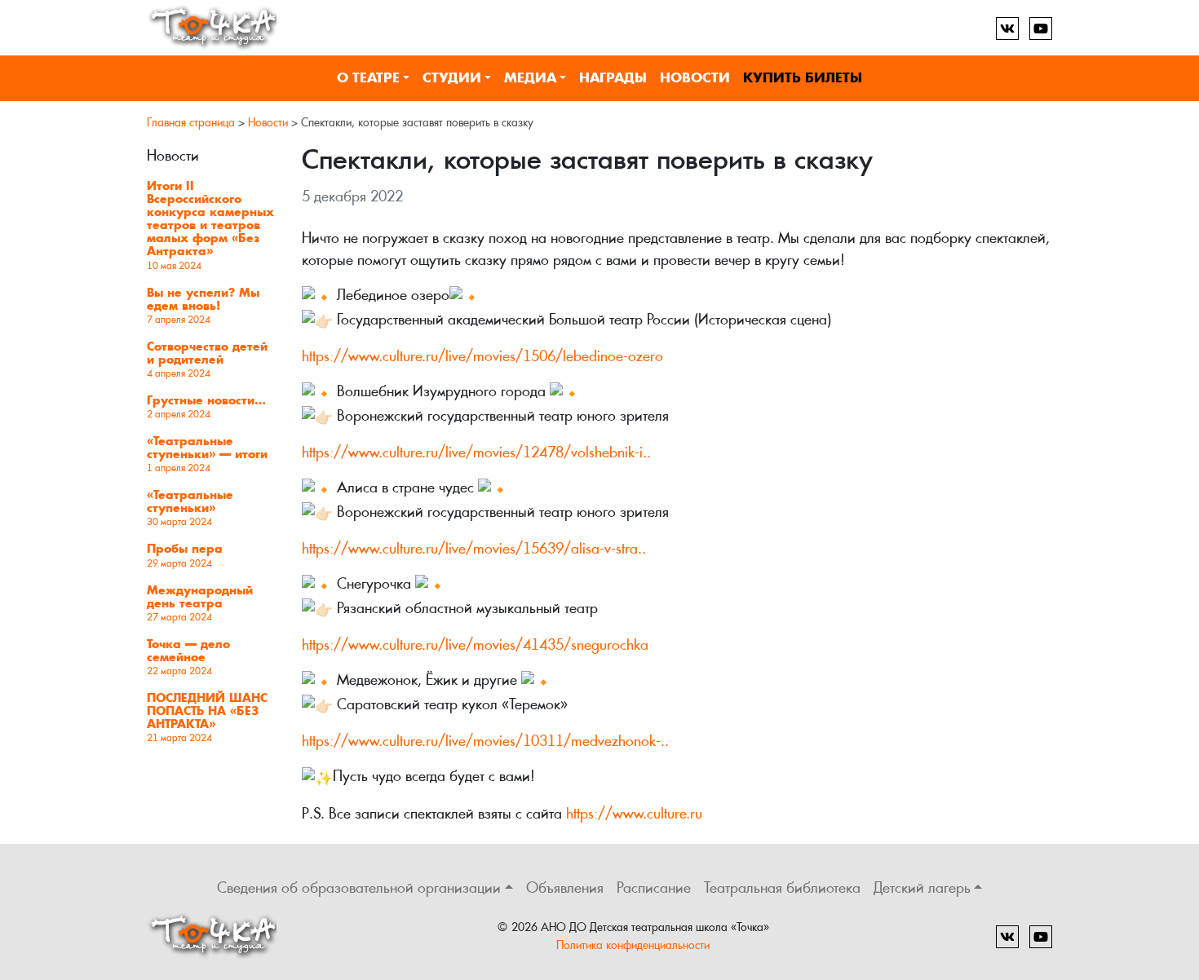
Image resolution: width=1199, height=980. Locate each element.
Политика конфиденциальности (633, 944)
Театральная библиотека (782, 887)
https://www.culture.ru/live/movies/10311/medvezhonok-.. (485, 740)
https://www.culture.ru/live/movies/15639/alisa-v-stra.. (474, 548)
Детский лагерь (922, 887)
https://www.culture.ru (634, 813)
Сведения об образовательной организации (359, 887)
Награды (613, 77)
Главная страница (191, 122)
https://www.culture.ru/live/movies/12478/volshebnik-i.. (476, 452)
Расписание (654, 887)
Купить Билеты (802, 77)
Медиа (530, 77)
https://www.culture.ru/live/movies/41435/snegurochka (475, 644)
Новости (695, 77)
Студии (452, 77)
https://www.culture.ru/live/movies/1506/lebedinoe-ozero (482, 356)
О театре (368, 77)
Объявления (565, 887)
